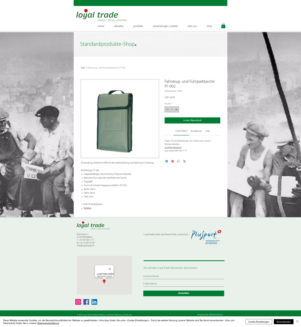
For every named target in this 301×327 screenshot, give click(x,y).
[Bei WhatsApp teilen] (178, 161)
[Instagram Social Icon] (78, 302)
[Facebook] (86, 302)
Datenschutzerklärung (48, 323)
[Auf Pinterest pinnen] (172, 161)
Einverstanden (284, 321)
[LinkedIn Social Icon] (94, 302)
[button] (223, 25)
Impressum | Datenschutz (210, 315)
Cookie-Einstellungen (258, 321)
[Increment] (177, 109)
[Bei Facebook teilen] (167, 161)
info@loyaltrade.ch (85, 246)
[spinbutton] (172, 109)
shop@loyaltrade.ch (173, 147)
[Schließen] (297, 321)
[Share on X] (184, 161)
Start (83, 68)
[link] (181, 131)
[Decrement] (167, 109)
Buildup (88, 208)
